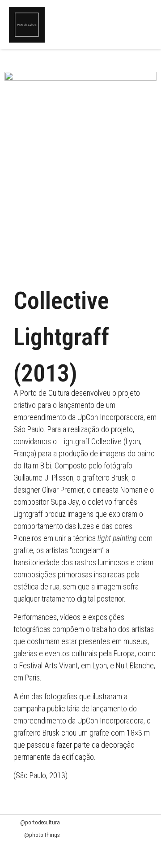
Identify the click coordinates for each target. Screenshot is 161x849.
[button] (150, 24)
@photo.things (42, 835)
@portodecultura (40, 822)
